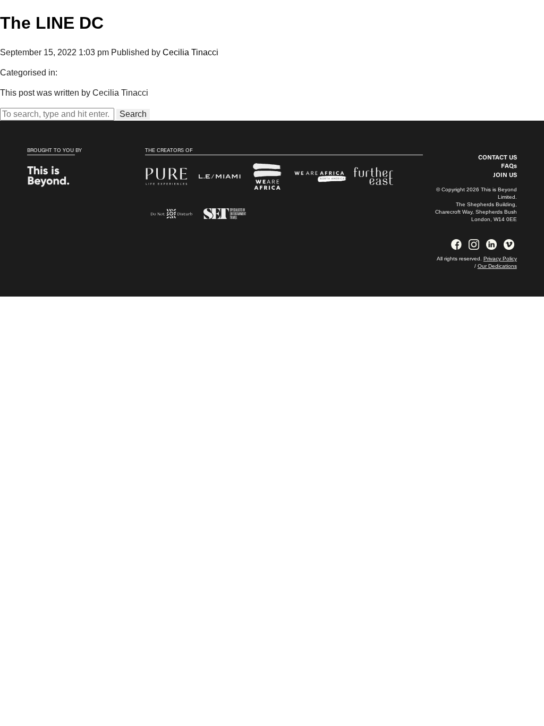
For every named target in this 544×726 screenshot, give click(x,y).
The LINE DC (52, 22)
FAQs (509, 166)
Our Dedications (497, 266)
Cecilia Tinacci (190, 52)
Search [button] (133, 114)
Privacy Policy (500, 258)
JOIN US (505, 175)
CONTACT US (497, 158)
